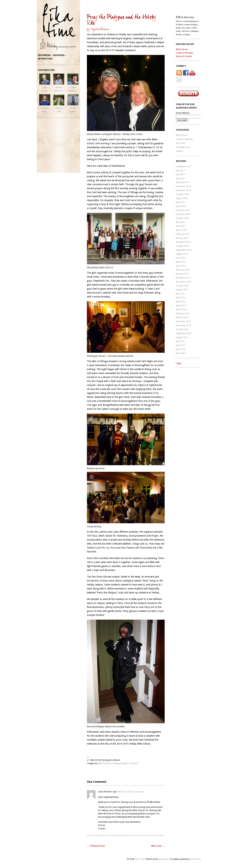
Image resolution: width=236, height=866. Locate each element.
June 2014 (180, 258)
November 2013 (183, 282)
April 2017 (181, 178)
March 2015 (181, 230)
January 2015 (182, 238)
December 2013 (183, 278)
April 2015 (181, 226)
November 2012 (183, 325)
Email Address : (183, 113)
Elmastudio (164, 859)
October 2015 (182, 218)
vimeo (179, 79)
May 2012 (180, 349)
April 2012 (181, 353)
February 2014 (183, 270)
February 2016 (183, 210)
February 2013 (183, 313)
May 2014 (180, 262)
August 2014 (182, 254)
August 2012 (182, 337)
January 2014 (182, 274)
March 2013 (181, 309)
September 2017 (183, 166)
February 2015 (183, 234)
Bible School (104, 763)
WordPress (195, 859)
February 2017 (183, 182)
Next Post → (158, 845)
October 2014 (182, 246)
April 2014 (181, 266)
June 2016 (180, 206)
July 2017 (180, 170)
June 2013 (180, 297)
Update (179, 151)
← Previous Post (96, 845)
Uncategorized (118, 763)
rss (179, 72)
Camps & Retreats (184, 53)
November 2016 (183, 190)
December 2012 (183, 321)
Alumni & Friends (184, 56)
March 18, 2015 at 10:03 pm (130, 792)
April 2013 (181, 305)
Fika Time (180, 143)
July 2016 (180, 202)
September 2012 (183, 333)
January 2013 (182, 317)
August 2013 (182, 289)
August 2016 (182, 198)
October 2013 (182, 286)
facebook (185, 72)
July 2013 (180, 293)
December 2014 (183, 242)
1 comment (132, 763)
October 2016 (182, 194)
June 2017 (180, 174)
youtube (192, 72)
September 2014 (183, 250)
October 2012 (182, 329)
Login (178, 363)
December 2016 (183, 186)
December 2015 (183, 214)
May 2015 (180, 222)
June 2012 (180, 345)
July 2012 (180, 341)
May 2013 (180, 301)
